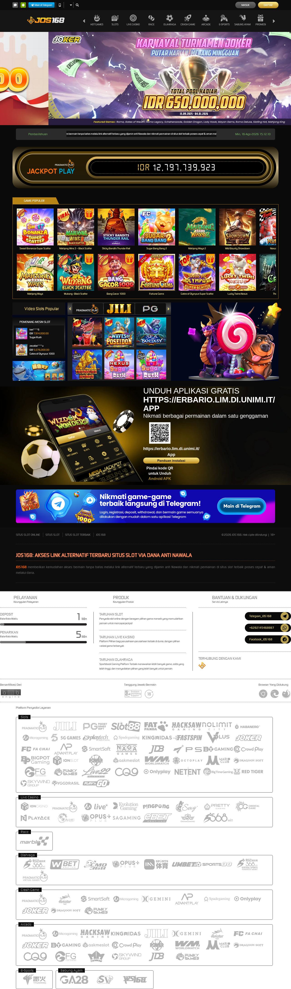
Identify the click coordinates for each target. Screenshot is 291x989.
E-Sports (224, 24)
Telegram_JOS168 (260, 616)
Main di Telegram (43, 5)
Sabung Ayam (242, 24)
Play (67, 171)
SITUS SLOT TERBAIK (77, 535)
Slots (115, 24)
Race (151, 24)
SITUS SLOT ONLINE (28, 535)
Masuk (245, 5)
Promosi (261, 24)
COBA (89, 328)
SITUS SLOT (52, 535)
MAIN (38, 227)
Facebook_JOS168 (260, 639)
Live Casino (133, 24)
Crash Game (188, 24)
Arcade (206, 24)
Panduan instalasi (171, 460)
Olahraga (169, 24)
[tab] (87, 308)
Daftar (268, 5)
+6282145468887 (261, 627)
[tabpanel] (145, 78)
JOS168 (100, 535)
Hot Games (96, 24)
